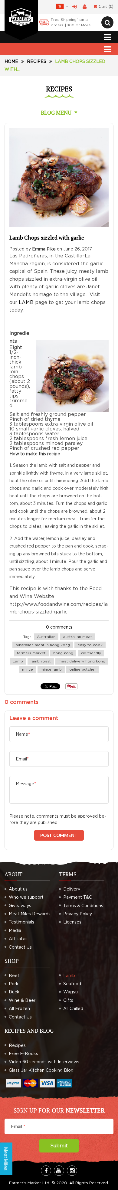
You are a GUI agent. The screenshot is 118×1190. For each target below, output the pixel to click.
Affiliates (18, 938)
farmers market (31, 653)
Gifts (68, 1000)
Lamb (18, 661)
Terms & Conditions (83, 905)
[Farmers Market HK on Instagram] (72, 1170)
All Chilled (73, 1008)
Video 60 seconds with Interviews (44, 1061)
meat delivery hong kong (81, 661)
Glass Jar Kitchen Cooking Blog (41, 1070)
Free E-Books (23, 1053)
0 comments (59, 627)
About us (18, 889)
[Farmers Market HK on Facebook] (46, 1170)
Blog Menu (56, 112)
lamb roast (41, 661)
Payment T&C (77, 897)
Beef (14, 975)
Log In (74, 7)
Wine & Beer (22, 1000)
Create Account (84, 7)
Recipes (36, 61)
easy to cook (90, 645)
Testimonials (21, 922)
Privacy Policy (77, 913)
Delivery (71, 889)
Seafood (72, 983)
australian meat (77, 637)
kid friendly (91, 653)
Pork (13, 983)
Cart (105, 6)
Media (15, 930)
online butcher (82, 669)
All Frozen (19, 1008)
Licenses (72, 922)
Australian (46, 637)
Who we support (26, 897)
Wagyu (70, 991)
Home (11, 61)
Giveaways (20, 905)
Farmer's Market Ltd (29, 1183)
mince (27, 669)
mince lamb (51, 669)
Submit (59, 1145)
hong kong (63, 653)
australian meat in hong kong (42, 645)
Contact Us (20, 947)
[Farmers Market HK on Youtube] (59, 1170)
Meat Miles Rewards (30, 913)
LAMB (26, 302)
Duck (14, 991)
